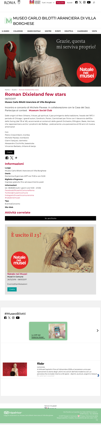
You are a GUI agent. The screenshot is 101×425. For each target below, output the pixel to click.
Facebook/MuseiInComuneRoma (19, 190)
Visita (94, 31)
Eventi (58, 31)
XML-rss (96, 419)
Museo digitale (34, 31)
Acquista (60, 3)
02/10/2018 (67, 371)
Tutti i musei (47, 3)
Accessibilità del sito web (84, 418)
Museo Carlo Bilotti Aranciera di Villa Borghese (36, 415)
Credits (71, 418)
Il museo (5, 31)
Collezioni (18, 31)
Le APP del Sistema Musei (38, 336)
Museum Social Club (40, 110)
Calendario (82, 31)
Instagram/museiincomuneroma (19, 195)
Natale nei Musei (17, 274)
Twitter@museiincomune (16, 193)
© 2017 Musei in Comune (67, 416)
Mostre (48, 31)
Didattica (69, 31)
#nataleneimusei (12, 198)
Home (7, 90)
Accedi (69, 3)
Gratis (9, 152)
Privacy (82, 416)
